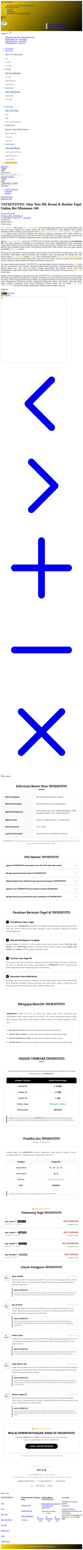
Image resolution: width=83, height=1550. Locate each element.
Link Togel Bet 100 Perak (13, 152)
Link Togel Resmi (12, 148)
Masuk (4, 168)
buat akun (8, 191)
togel (2, 1509)
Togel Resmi (5, 1541)
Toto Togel (8, 66)
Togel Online (9, 96)
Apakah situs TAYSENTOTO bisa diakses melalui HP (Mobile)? (41, 889)
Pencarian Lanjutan (7, 177)
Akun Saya (5, 166)
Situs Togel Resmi (12, 92)
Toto (6, 58)
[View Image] (1, 774)
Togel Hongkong (10, 81)
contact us (21, 43)
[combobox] (11, 175)
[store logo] (17, 33)
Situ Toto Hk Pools (13, 73)
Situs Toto (4, 1514)
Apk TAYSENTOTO (26, 5)
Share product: (6, 295)
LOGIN (62, 24)
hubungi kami (26, 1505)
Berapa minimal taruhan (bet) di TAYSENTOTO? (41, 873)
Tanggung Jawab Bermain (26, 1481)
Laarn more (27, 218)
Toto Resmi (8, 137)
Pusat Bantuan (60, 1481)
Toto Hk (4, 1525)
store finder (23, 41)
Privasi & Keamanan (45, 1481)
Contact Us (63, 28)
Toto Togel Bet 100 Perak (13, 122)
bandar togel (5, 1531)
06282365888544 (27, 1516)
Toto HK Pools (9, 84)
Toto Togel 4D (9, 159)
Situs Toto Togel (11, 110)
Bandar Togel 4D (10, 133)
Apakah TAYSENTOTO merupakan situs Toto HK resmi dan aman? (41, 865)
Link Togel (8, 141)
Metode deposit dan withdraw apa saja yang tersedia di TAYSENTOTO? (41, 881)
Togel (7, 118)
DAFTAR (65, 26)
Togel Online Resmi (11, 156)
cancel (4, 179)
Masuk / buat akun (11, 189)
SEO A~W (41, 1470)
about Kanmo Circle (28, 37)
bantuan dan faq (26, 1511)
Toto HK (8, 62)
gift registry (23, 39)
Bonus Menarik (24, 13)
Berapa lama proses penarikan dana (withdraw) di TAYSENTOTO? (41, 896)
